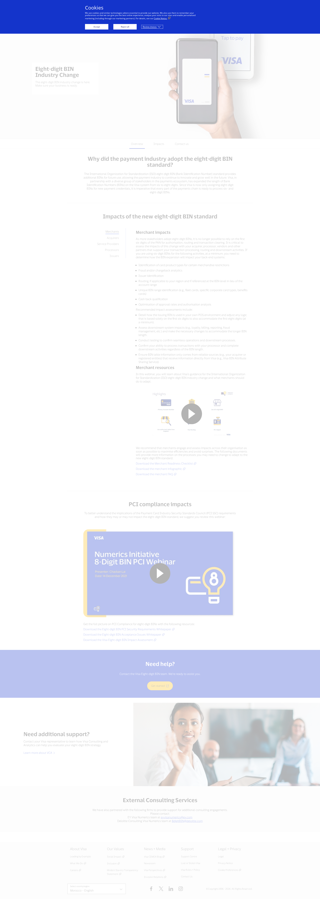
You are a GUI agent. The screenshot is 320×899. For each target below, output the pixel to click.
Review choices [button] (150, 26)
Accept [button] (97, 26)
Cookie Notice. (160, 18)
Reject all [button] (125, 26)
